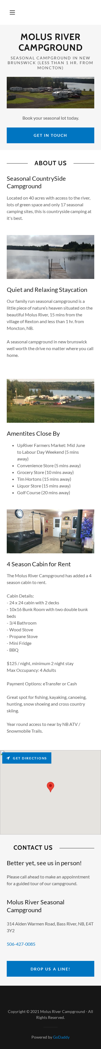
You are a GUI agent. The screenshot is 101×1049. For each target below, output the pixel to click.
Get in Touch (50, 135)
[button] (12, 12)
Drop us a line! (50, 969)
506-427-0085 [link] (21, 944)
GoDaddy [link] (61, 1037)
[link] (50, 42)
